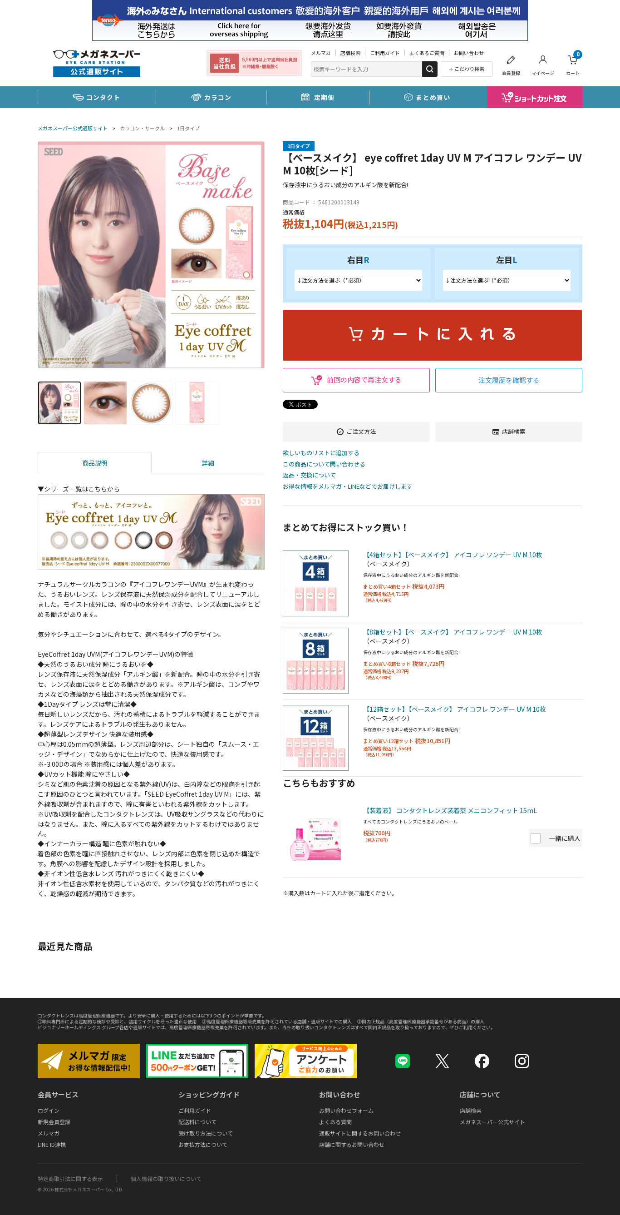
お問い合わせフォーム (346, 1110)
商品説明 (95, 462)
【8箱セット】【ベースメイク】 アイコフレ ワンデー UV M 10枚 (452, 631)
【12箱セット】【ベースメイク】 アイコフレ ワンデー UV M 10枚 (454, 709)
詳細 (208, 462)
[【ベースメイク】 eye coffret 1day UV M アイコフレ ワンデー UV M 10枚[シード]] (151, 255)
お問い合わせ (469, 52)
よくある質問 (335, 1122)
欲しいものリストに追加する (321, 453)
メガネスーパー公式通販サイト (73, 128)
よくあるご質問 (426, 52)
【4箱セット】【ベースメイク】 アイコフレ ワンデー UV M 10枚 (452, 554)
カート (573, 63)
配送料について (197, 1122)
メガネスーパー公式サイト (492, 1122)
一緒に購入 (565, 838)
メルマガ (321, 52)
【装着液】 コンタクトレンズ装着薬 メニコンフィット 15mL (450, 810)
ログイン (48, 1110)
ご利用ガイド (385, 52)
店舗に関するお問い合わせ (351, 1144)
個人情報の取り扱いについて (166, 1178)
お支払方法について (202, 1144)
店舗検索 (350, 52)
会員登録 (511, 72)
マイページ (542, 72)
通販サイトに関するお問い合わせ (360, 1133)
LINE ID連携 (52, 1144)
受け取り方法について (205, 1133)
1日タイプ (188, 128)
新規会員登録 (54, 1122)
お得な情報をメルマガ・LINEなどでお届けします (348, 487)
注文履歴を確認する (509, 380)
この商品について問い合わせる (324, 464)
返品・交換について (309, 475)
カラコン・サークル (142, 128)
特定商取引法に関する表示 (70, 1178)
